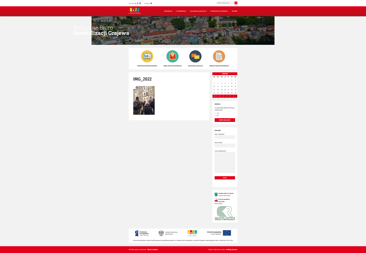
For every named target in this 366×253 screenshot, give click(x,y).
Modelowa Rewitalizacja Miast (147, 66)
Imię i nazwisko (220, 134)
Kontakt (234, 11)
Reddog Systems (231, 249)
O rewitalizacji (181, 11)
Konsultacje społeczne (198, 11)
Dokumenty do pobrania (219, 11)
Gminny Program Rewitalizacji (219, 66)
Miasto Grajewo (152, 249)
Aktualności (168, 11)
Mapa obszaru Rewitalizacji (172, 66)
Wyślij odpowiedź (224, 120)
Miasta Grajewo (222, 201)
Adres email (218, 143)
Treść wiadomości (220, 151)
